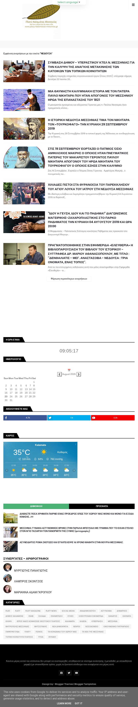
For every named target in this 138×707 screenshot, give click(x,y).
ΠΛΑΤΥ (27, 631)
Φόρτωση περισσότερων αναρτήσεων (69, 278)
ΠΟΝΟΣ (39, 631)
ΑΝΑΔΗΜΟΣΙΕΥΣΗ (88, 611)
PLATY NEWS (51, 611)
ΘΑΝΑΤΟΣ (112, 616)
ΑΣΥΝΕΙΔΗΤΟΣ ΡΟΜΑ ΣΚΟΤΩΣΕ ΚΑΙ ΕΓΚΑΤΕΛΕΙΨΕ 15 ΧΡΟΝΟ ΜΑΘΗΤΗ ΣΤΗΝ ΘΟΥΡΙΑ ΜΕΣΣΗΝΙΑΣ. (71, 542)
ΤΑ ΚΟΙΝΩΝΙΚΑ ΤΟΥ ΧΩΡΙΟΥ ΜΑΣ (62, 631)
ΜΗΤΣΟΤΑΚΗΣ (40, 626)
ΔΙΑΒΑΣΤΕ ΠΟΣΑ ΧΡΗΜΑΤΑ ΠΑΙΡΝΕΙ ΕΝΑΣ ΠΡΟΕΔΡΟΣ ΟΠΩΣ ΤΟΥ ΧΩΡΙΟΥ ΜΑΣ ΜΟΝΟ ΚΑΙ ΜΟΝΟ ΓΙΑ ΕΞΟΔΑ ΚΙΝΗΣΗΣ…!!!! (77, 515)
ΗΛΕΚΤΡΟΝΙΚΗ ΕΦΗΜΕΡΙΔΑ (91, 616)
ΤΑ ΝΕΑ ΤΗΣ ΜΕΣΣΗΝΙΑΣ (93, 631)
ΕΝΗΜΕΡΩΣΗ (56, 616)
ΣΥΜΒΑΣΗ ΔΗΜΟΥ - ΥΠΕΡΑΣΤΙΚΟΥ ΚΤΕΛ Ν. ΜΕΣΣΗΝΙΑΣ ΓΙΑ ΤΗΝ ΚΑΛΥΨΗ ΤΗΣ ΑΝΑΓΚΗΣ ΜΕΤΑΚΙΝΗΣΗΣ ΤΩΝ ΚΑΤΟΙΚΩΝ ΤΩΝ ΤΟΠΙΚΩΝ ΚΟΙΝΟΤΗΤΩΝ (91, 66)
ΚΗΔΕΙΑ (83, 621)
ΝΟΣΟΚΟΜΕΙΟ (91, 626)
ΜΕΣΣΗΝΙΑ (112, 621)
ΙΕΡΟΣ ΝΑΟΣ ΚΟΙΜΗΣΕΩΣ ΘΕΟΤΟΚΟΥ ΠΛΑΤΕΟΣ (38, 621)
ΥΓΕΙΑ (40, 637)
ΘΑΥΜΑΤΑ (127, 616)
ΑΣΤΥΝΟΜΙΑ (106, 611)
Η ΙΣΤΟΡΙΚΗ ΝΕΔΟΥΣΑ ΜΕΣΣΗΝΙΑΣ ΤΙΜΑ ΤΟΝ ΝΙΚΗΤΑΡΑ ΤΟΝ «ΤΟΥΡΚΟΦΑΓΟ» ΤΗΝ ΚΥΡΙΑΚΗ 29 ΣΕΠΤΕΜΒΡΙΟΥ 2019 (89, 124)
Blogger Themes (64, 684)
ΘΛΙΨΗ (9, 621)
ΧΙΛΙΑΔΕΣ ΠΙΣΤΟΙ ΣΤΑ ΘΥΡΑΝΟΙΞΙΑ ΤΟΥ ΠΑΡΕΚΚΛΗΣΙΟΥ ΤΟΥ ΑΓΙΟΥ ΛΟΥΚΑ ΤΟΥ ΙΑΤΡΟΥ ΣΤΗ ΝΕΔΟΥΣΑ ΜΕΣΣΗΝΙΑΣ (90, 187)
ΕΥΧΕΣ (71, 616)
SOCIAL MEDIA (68, 611)
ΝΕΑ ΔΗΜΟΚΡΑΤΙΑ (60, 626)
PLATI (8, 611)
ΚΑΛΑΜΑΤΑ (70, 621)
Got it (78, 703)
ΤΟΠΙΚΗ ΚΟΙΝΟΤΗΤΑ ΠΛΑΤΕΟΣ (19, 637)
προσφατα (102, 506)
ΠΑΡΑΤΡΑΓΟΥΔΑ (12, 631)
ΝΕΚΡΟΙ (76, 626)
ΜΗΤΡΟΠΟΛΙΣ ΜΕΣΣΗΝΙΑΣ (17, 626)
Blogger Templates (85, 684)
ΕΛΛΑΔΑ (42, 616)
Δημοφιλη (36, 506)
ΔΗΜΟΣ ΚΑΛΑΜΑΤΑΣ (14, 616)
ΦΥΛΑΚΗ (52, 637)
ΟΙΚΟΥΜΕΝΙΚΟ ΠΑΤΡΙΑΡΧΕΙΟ (116, 626)
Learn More (64, 703)
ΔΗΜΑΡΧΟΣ (122, 611)
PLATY (17, 611)
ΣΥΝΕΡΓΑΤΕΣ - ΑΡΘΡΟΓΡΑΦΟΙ (25, 558)
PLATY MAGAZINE (33, 611)
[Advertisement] (28, 311)
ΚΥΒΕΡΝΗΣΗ (97, 621)
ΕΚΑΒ (31, 616)
